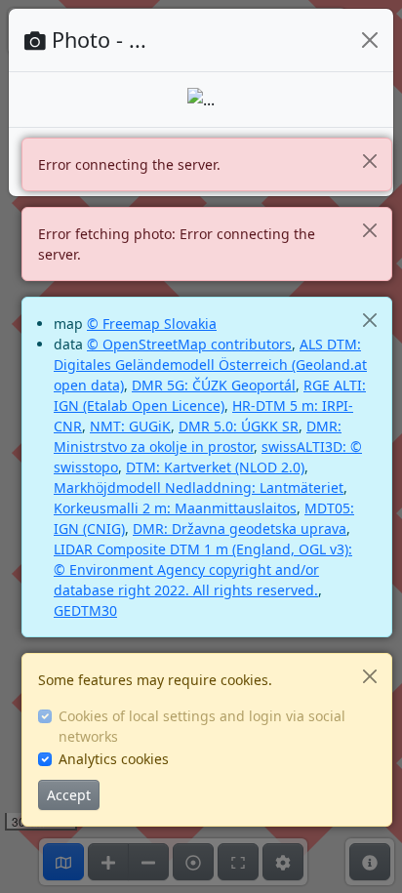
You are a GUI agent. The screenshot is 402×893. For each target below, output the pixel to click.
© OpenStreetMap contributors (189, 344)
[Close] (369, 160)
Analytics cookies (114, 759)
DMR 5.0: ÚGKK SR (239, 426)
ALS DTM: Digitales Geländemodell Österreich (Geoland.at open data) (210, 364)
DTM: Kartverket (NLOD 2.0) (215, 467)
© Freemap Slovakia (152, 323)
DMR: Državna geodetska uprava (239, 528)
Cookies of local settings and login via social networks (202, 726)
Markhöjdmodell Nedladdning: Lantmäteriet (198, 487)
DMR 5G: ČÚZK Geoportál (214, 385)
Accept (69, 795)
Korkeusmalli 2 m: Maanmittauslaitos (175, 508)
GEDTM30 (85, 610)
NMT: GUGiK (130, 426)
